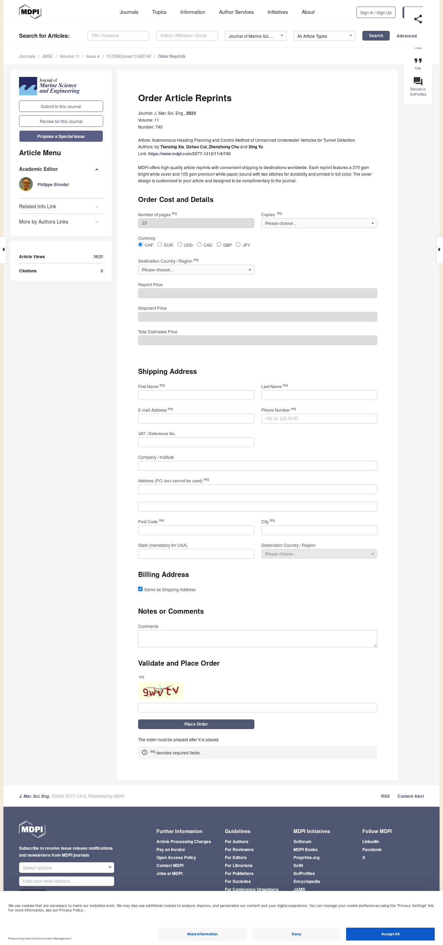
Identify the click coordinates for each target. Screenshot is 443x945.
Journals (129, 11)
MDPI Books (305, 849)
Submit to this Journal (61, 106)
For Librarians (239, 865)
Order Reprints (172, 56)
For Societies (238, 881)
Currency (146, 238)
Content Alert (411, 796)
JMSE (47, 56)
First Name (151, 386)
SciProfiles (304, 873)
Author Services (236, 11)
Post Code (151, 521)
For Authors (236, 841)
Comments (148, 626)
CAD (208, 245)
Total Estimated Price (158, 331)
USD (188, 245)
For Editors (236, 857)
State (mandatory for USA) (162, 545)
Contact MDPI (169, 865)
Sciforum (302, 841)
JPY (246, 245)
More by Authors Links (43, 221)
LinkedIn (370, 841)
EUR (168, 245)
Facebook (372, 849)
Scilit (298, 865)
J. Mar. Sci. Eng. (34, 796)
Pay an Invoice (170, 849)
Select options (37, 867)
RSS (385, 796)
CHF (149, 245)
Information (192, 11)
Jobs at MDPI (169, 873)
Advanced (407, 36)
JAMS (299, 889)
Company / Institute (156, 457)
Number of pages (157, 214)
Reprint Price (150, 284)
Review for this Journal (61, 121)
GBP (227, 245)
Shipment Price (152, 308)
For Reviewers (239, 849)
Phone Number (278, 410)
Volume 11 (70, 56)
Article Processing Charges (183, 841)
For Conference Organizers (252, 889)
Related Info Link (37, 206)
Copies (271, 214)
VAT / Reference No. (157, 433)
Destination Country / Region (168, 261)
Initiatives (278, 11)
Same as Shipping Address (170, 589)
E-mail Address (155, 410)
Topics (159, 11)
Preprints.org (306, 857)
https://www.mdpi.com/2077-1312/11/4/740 (189, 153)
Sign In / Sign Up (376, 12)
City (268, 521)
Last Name (274, 386)
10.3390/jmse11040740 (128, 56)
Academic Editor (38, 168)
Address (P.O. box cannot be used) (173, 480)
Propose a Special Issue (61, 136)
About (308, 11)
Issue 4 (93, 56)
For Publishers (239, 873)
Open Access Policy (176, 857)
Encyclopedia (306, 881)
